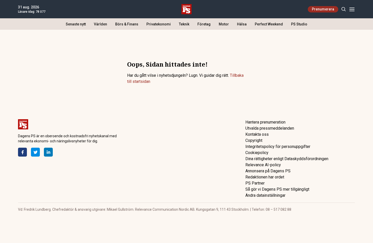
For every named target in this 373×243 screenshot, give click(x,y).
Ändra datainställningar (265, 195)
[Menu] (352, 9)
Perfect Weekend (269, 24)
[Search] (343, 9)
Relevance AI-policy (263, 164)
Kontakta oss (257, 134)
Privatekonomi (158, 24)
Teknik (184, 24)
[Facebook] (22, 152)
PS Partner (255, 183)
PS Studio (299, 24)
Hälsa (242, 24)
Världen (100, 24)
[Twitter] (35, 152)
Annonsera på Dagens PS (268, 171)
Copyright (253, 140)
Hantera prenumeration (265, 122)
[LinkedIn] (48, 152)
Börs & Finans (126, 24)
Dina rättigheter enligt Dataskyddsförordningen (286, 158)
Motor (224, 24)
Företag (204, 24)
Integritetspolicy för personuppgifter (277, 146)
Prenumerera (323, 9)
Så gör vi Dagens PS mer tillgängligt (277, 189)
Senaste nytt (76, 24)
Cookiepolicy (256, 152)
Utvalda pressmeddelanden (269, 128)
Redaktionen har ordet (264, 177)
